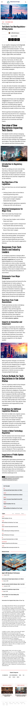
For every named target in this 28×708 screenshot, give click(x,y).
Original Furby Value (6, 639)
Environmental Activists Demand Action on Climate (13, 494)
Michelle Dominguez (15, 33)
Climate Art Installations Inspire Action (10, 589)
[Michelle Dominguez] (10, 33)
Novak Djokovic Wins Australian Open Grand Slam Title (10, 547)
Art (4, 488)
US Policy (15, 480)
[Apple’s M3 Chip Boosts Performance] (14, 562)
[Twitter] (12, 39)
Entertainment (4, 541)
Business (17, 513)
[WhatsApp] (18, 39)
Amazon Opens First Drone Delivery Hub (10, 594)
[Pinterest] (15, 39)
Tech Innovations (9, 22)
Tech (3, 22)
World (3, 529)
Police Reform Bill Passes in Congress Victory (7, 696)
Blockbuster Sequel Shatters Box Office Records (9, 543)
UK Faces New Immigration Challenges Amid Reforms (10, 530)
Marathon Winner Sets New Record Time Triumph (13, 508)
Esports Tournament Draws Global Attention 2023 (13, 499)
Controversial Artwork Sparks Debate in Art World (13, 490)
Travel (5, 506)
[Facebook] (9, 39)
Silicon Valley (16, 478)
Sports (5, 497)
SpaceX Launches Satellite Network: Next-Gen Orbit (13, 584)
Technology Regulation (7, 480)
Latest (5, 492)
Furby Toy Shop (13, 651)
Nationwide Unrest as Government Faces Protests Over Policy (21, 696)
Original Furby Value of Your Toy (9, 503)
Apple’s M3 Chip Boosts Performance (8, 535)
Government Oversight (7, 478)
